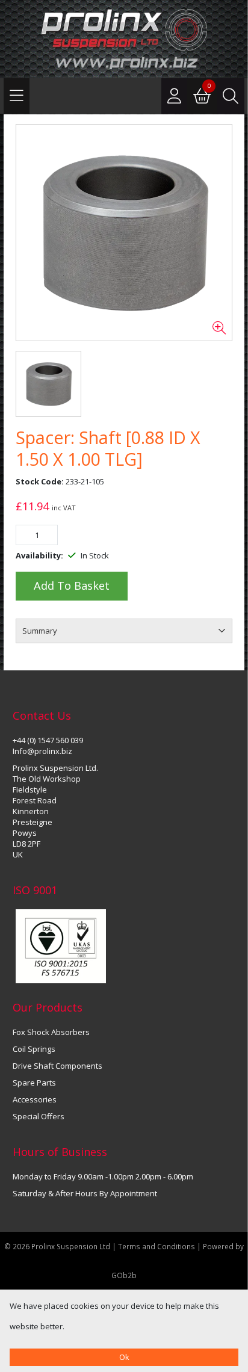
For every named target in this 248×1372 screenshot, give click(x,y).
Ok (124, 1357)
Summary (39, 630)
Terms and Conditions (157, 1246)
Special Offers (38, 1116)
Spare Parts (34, 1082)
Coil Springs (34, 1048)
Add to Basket (72, 585)
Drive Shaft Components (57, 1065)
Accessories (35, 1099)
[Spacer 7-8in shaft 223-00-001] (124, 233)
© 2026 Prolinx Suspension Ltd (57, 1246)
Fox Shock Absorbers (51, 1032)
